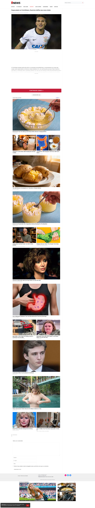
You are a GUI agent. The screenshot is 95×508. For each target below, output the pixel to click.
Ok (27, 505)
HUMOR (51, 6)
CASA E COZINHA (38, 6)
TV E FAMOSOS (19, 6)
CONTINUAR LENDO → (36, 90)
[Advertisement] (36, 59)
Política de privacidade (24, 475)
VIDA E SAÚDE (25, 6)
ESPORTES (31, 6)
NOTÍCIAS (13, 6)
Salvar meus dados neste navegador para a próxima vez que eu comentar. (31, 466)
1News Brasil (26, 12)
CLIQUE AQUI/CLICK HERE (49, 476)
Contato (19, 475)
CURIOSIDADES (45, 6)
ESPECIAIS (56, 6)
